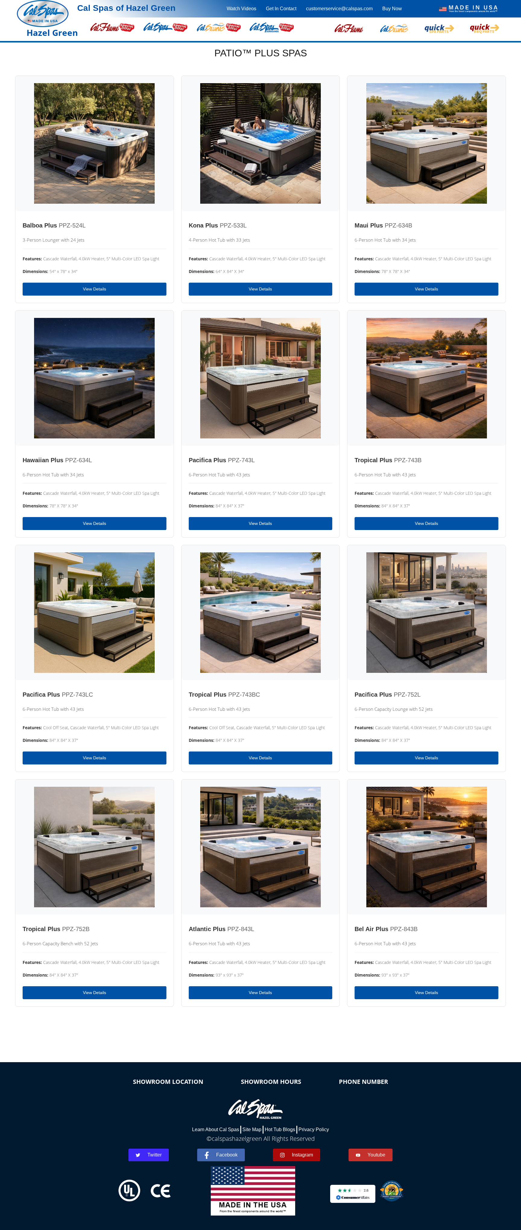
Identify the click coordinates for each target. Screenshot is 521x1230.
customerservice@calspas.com (339, 8)
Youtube (376, 1154)
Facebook (227, 1154)
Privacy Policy (313, 1129)
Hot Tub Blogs (280, 1129)
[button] (348, 27)
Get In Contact (281, 8)
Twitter (154, 1154)
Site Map (251, 1129)
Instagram (302, 1154)
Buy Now (392, 8)
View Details (94, 289)
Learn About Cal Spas (215, 1129)
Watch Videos (241, 8)
